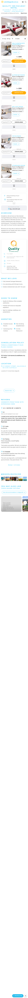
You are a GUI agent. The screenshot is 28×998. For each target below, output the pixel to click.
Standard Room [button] (18, 165)
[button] (14, 26)
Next (25, 502)
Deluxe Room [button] (17, 106)
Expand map (8, 390)
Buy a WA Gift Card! (15, 209)
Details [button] (15, 52)
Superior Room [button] (18, 75)
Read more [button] (4, 422)
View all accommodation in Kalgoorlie (13, 492)
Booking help (18, 995)
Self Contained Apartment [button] (18, 44)
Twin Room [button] (16, 136)
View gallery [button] (18, 33)
